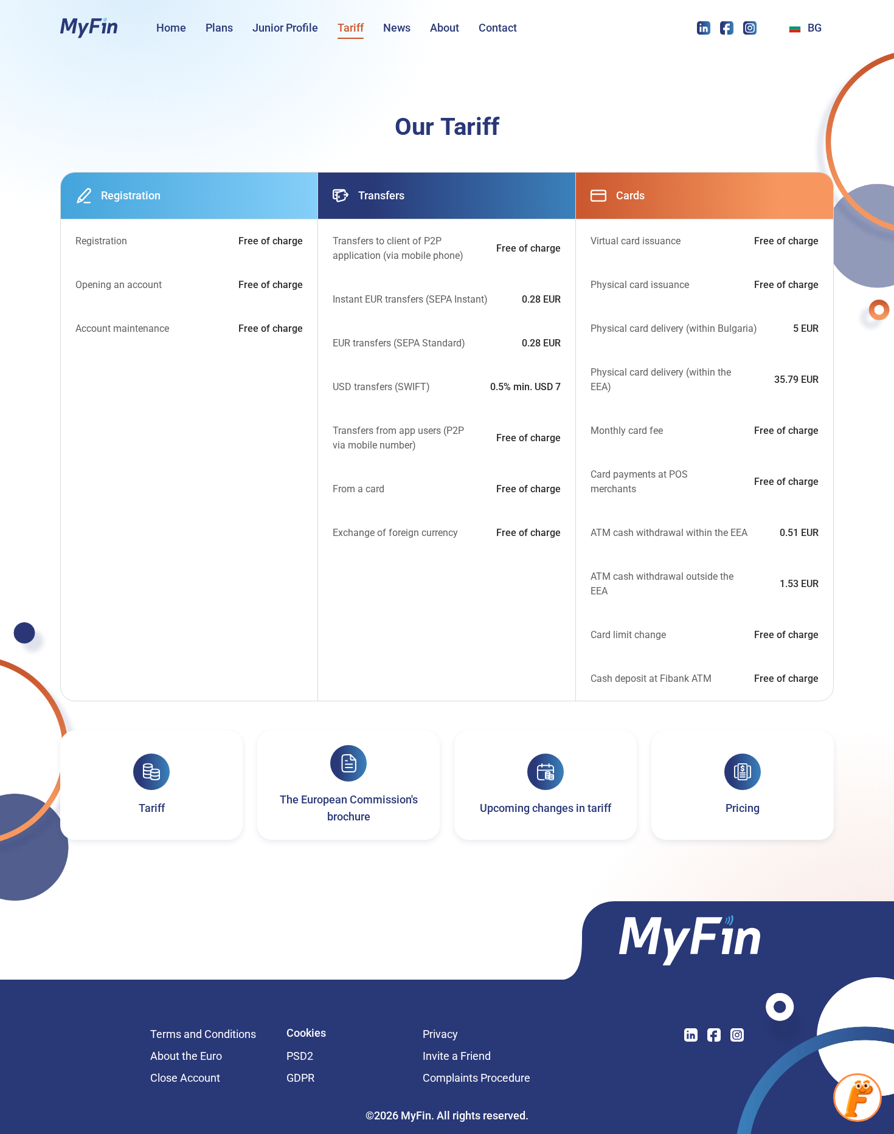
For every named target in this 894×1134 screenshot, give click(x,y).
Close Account (185, 1078)
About (444, 27)
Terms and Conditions (211, 1034)
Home (171, 27)
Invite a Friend (483, 1056)
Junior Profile (285, 27)
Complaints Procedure (476, 1078)
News (397, 27)
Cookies (306, 1033)
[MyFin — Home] (88, 28)
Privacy (479, 1034)
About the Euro (186, 1056)
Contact (498, 27)
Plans (219, 27)
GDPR (300, 1078)
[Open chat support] (857, 1097)
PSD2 (299, 1056)
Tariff (351, 27)
